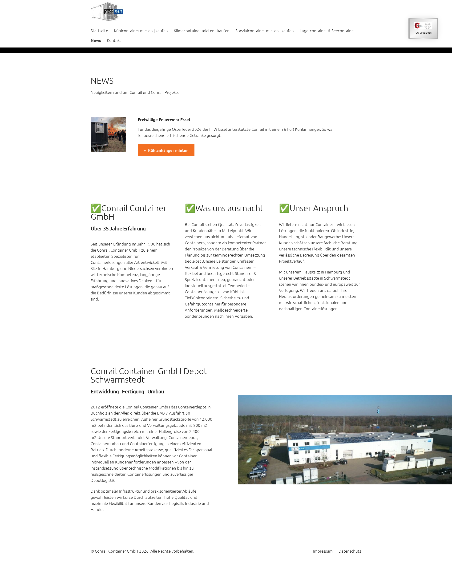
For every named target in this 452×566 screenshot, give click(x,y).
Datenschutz (350, 551)
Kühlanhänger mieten (168, 150)
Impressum (323, 551)
